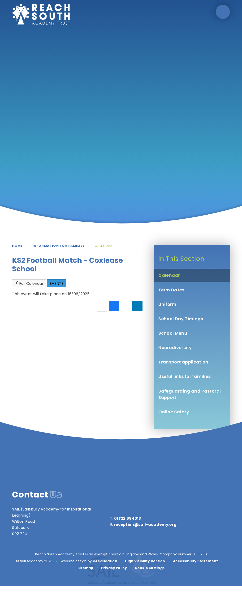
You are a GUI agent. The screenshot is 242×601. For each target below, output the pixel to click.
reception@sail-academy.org (145, 524)
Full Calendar (31, 283)
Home (17, 245)
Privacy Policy (114, 568)
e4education (105, 561)
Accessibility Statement (195, 561)
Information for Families (59, 245)
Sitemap (85, 568)
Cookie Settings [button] (149, 568)
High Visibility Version (145, 561)
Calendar (103, 245)
